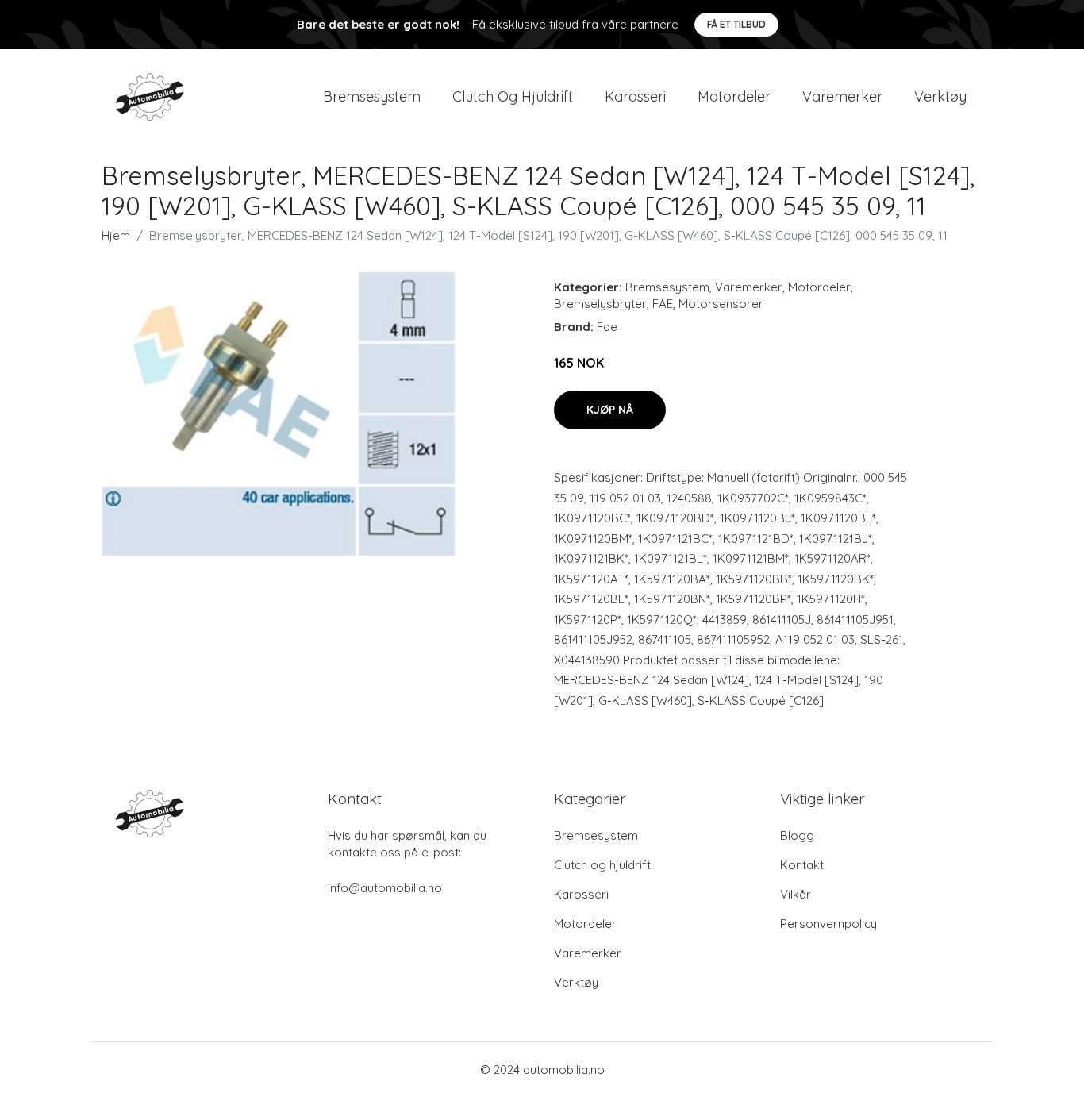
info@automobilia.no (385, 887)
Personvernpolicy (828, 923)
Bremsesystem (372, 96)
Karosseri (635, 96)
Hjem (116, 235)
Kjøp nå (609, 409)
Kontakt (802, 864)
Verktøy (940, 96)
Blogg (797, 835)
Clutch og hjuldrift (512, 96)
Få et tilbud (736, 24)
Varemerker (842, 96)
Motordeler (734, 96)
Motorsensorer (720, 303)
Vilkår (795, 894)
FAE (662, 303)
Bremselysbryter (600, 303)
